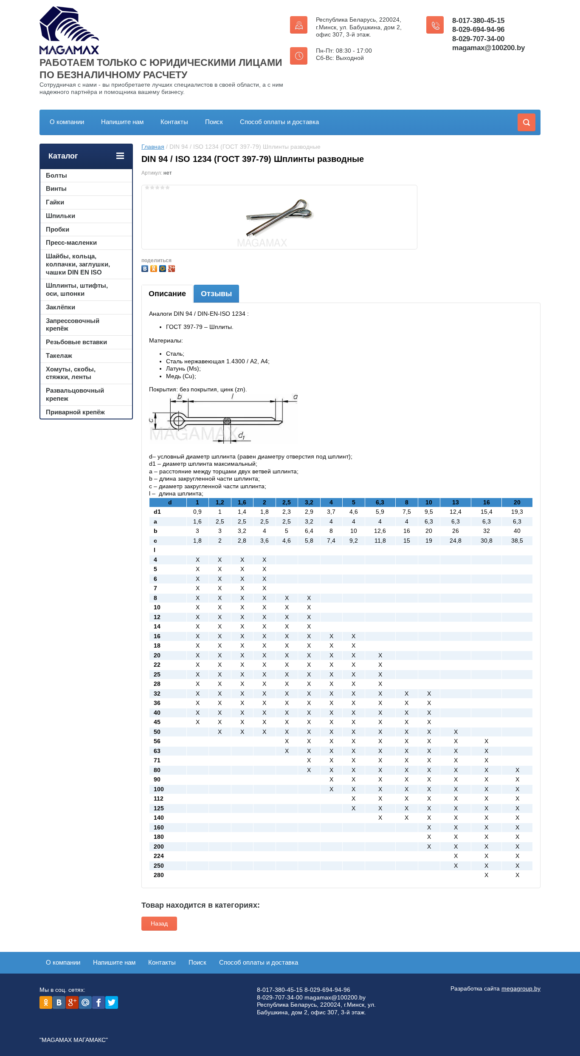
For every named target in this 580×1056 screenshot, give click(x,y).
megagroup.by (521, 988)
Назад (159, 923)
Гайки (55, 202)
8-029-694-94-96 (478, 29)
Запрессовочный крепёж (72, 324)
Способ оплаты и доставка (279, 121)
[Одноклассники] (154, 267)
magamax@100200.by (488, 48)
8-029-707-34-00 (478, 39)
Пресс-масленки (71, 242)
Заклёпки (60, 307)
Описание (167, 293)
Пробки (57, 229)
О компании (67, 121)
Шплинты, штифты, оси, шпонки (77, 289)
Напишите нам (122, 121)
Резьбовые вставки (76, 341)
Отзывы (216, 293)
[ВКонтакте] (145, 267)
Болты (56, 175)
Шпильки (60, 215)
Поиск (214, 121)
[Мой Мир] (163, 267)
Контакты (174, 121)
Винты (56, 188)
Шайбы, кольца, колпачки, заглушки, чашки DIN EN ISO (78, 264)
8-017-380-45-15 (478, 21)
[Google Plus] (172, 267)
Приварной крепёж (75, 412)
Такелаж (59, 355)
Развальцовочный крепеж (75, 394)
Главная (152, 146)
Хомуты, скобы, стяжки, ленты (71, 373)
